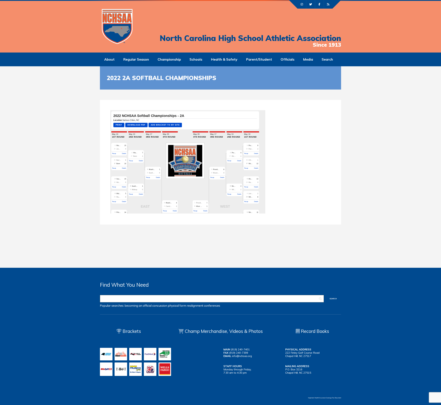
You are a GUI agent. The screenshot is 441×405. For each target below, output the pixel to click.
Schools (195, 59)
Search (327, 59)
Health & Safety (224, 59)
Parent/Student (259, 59)
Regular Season (136, 59)
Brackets (131, 331)
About (109, 59)
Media (308, 59)
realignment (195, 305)
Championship (169, 59)
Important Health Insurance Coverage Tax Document (324, 398)
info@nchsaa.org (242, 356)
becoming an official (138, 305)
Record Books (314, 331)
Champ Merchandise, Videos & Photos (224, 331)
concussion (159, 305)
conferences (212, 305)
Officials (287, 59)
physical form (177, 305)
